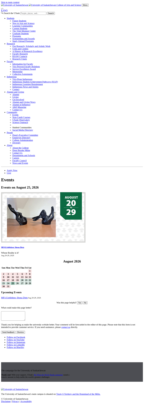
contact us (65, 327)
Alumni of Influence (21, 104)
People (10, 132)
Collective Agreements (22, 74)
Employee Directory (21, 137)
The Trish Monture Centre (24, 31)
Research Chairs (19, 59)
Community (12, 112)
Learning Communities (22, 26)
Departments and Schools (23, 155)
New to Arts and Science (23, 23)
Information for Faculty (22, 64)
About (9, 145)
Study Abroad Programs (23, 41)
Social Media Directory (22, 130)
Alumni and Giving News (23, 102)
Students (10, 18)
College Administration (22, 140)
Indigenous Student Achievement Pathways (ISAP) (35, 82)
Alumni (15, 94)
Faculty (10, 61)
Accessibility (26, 401)
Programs (16, 36)
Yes (79, 303)
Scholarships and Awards (23, 38)
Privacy (15, 401)
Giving (15, 97)
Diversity (16, 143)
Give (9, 173)
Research (11, 43)
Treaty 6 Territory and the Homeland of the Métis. (78, 394)
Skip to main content (10, 2)
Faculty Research (20, 54)
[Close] (2, 8)
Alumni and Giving (15, 92)
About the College (20, 148)
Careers (15, 158)
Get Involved (18, 99)
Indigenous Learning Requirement (27, 84)
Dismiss (20, 332)
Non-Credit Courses (21, 117)
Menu (85, 5)
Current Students (19, 28)
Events (15, 115)
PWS (4, 10)
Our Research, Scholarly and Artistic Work (31, 46)
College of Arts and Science (69, 5)
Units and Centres (20, 49)
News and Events (20, 163)
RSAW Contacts (19, 56)
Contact (15, 89)
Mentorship (17, 71)
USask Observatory (21, 120)
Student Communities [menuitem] (22, 127)
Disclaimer (6, 401)
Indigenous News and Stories (25, 87)
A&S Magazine (19, 107)
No (85, 303)
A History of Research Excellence (27, 51)
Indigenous (12, 76)
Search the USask (12, 13)
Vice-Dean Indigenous (22, 79)
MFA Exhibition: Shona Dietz (12, 247)
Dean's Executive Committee (25, 135)
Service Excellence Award (24, 69)
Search (51, 13)
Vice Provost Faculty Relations (26, 66)
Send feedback (8, 332)
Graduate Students (20, 33)
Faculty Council (19, 160)
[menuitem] (75, 29)
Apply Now (12, 170)
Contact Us (17, 110)
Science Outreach (20, 122)
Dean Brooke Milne (21, 150)
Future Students (19, 21)
